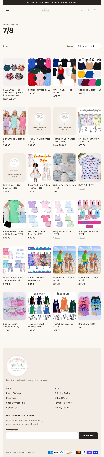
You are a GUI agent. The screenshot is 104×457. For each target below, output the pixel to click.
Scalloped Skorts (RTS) (89, 89)
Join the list (88, 435)
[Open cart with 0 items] (95, 10)
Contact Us (11, 407)
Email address (12, 430)
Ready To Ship (13, 393)
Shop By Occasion (15, 402)
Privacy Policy (62, 407)
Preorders (11, 398)
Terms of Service (63, 402)
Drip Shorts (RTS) (86, 324)
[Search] (81, 10)
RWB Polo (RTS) (86, 185)
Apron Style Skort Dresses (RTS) (36, 279)
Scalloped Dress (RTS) (39, 89)
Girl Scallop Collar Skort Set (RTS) (37, 232)
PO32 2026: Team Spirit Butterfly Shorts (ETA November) (13, 92)
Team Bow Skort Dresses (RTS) (36, 325)
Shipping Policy (62, 393)
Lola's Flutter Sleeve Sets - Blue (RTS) (13, 279)
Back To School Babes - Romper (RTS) (39, 186)
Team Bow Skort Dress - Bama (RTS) (64, 140)
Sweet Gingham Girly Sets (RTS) (88, 140)
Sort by (70, 46)
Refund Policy (62, 398)
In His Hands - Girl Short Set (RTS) (12, 186)
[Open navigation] (9, 10)
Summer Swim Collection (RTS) (11, 325)
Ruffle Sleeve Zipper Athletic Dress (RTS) (13, 232)
